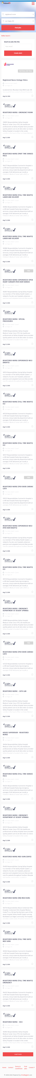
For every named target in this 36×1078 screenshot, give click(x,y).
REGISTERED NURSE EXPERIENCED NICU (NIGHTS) (17, 362)
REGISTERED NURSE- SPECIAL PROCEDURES (14, 320)
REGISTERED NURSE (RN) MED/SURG (16, 898)
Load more (18, 1054)
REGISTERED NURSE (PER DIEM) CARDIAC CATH (18, 488)
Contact (10, 1067)
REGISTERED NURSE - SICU (13, 1022)
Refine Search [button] (5, 36)
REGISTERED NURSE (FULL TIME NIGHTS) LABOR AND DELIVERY (18, 196)
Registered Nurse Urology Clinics (15, 80)
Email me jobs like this (12, 42)
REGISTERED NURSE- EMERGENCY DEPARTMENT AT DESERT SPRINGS (15, 610)
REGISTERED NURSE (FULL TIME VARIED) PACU (18, 775)
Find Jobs (18, 28)
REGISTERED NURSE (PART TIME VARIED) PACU (18, 155)
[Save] (32, 96)
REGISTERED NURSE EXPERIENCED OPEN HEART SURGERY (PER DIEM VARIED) (18, 281)
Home (4, 1067)
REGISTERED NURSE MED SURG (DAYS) (17, 857)
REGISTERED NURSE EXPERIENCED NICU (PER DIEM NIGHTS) (17, 527)
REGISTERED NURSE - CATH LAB (14, 691)
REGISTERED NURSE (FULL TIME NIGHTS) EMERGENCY (18, 982)
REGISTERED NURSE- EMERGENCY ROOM (18, 112)
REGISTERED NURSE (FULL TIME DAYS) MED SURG (17, 940)
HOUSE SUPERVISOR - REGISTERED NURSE (16, 734)
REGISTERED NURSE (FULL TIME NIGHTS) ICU (18, 403)
